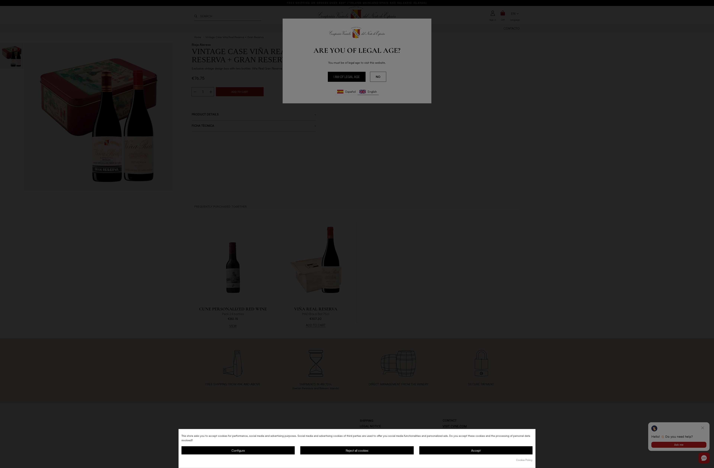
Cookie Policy (524, 459)
